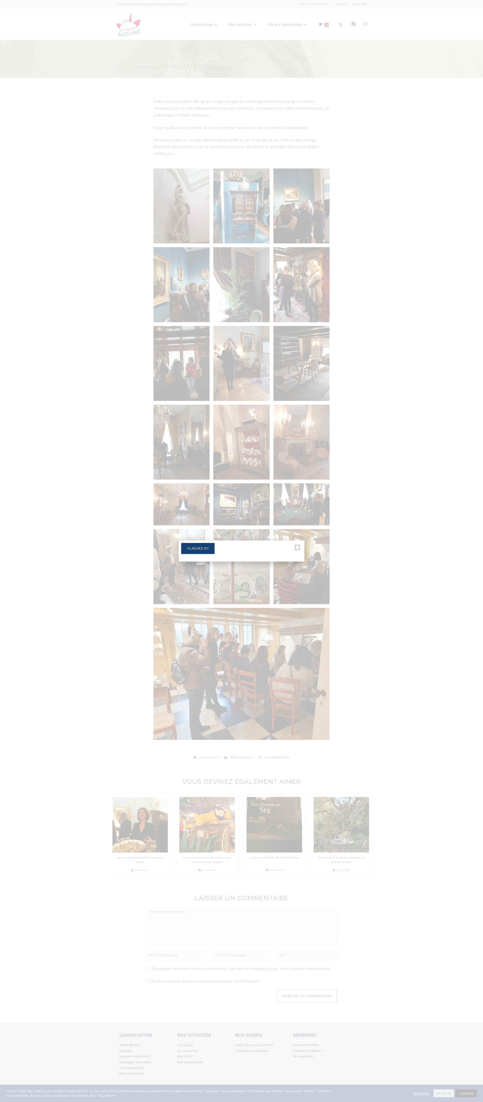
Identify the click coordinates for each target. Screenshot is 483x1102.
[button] (297, 547)
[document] (241, 551)
